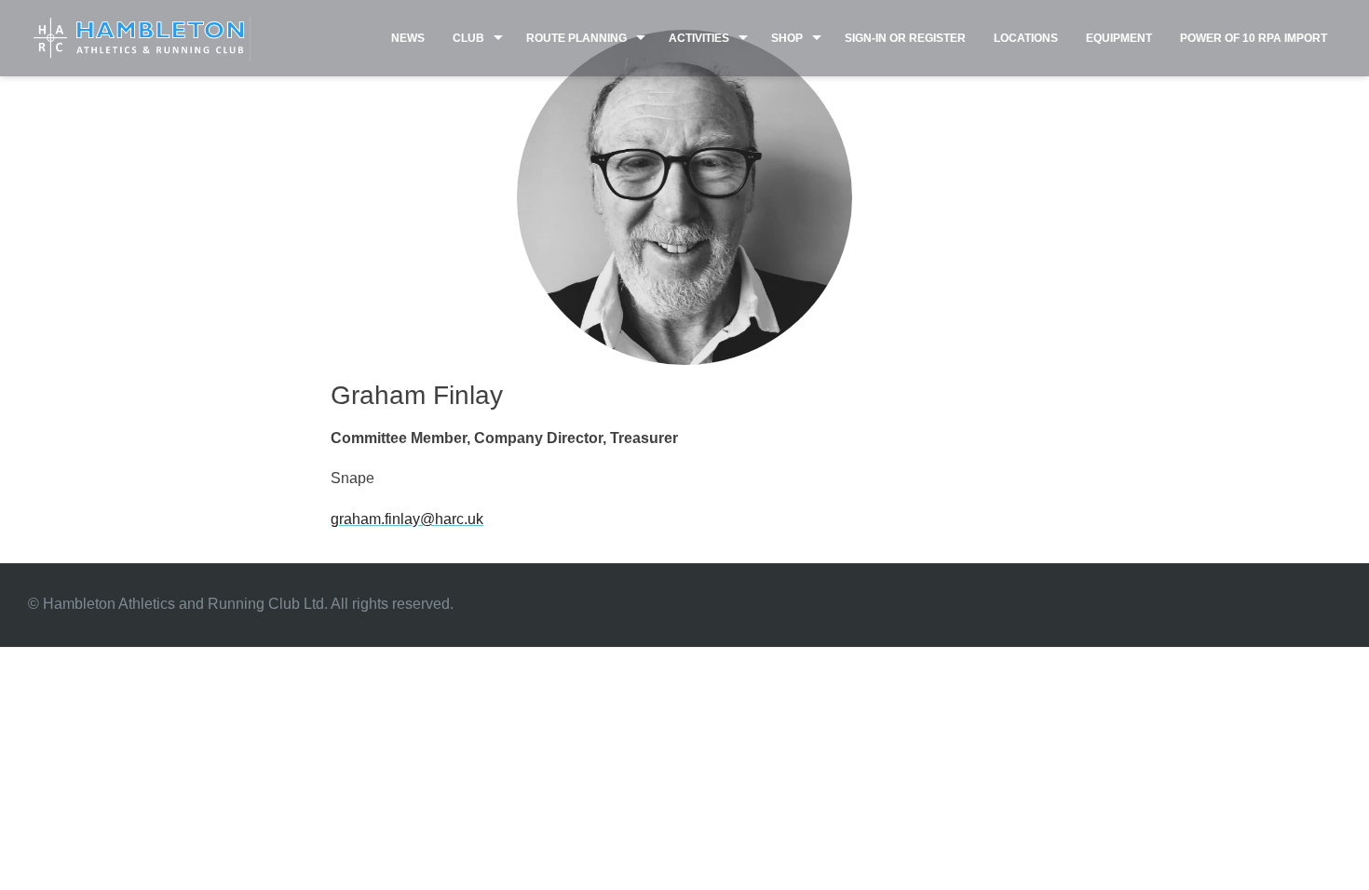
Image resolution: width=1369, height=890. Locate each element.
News (408, 38)
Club (468, 38)
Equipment (1119, 38)
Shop (787, 38)
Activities (699, 38)
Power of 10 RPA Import (1253, 38)
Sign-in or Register (905, 38)
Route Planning (576, 38)
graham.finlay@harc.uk (407, 519)
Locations (1026, 38)
